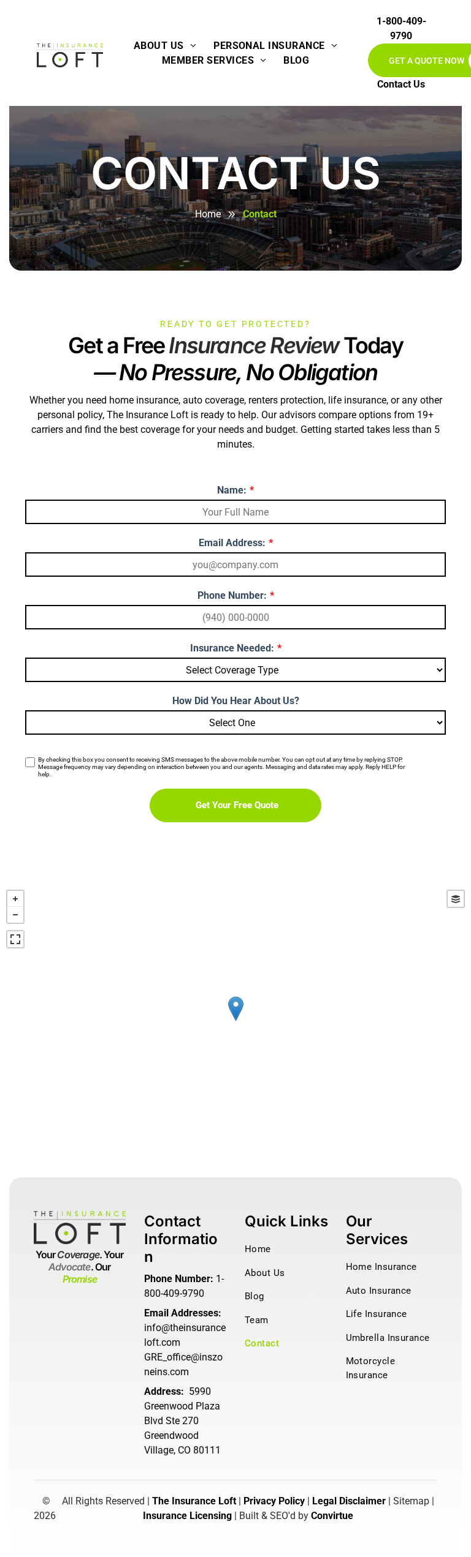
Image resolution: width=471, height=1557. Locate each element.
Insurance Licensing (187, 1515)
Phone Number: (232, 595)
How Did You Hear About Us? (235, 701)
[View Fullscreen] (15, 939)
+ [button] (15, 899)
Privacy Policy (274, 1501)
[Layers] (456, 899)
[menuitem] (165, 46)
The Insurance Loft (194, 1501)
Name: (232, 490)
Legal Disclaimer (349, 1501)
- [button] (15, 915)
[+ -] (235, 1021)
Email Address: (232, 543)
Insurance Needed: (232, 648)
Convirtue (332, 1515)
